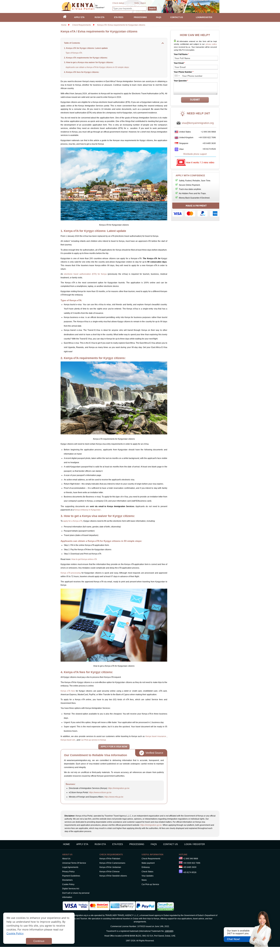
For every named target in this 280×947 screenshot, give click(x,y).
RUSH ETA (100, 844)
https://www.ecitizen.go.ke (100, 792)
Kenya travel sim (68, 740)
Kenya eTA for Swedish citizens (113, 876)
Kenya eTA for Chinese (109, 871)
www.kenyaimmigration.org (75, 915)
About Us (66, 858)
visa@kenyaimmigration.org (198, 123)
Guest (143, 3)
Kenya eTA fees (68, 691)
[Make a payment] (196, 210)
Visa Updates (147, 876)
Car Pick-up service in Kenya (93, 740)
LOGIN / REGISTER (194, 844)
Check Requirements (81, 25)
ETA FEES (117, 844)
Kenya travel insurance (156, 736)
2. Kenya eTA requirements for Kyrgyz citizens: (86, 58)
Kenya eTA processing (71, 573)
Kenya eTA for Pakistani (109, 858)
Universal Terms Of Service (74, 863)
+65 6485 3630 (209, 143)
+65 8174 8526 (209, 149)
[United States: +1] (176, 76)
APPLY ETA (82, 844)
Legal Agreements (70, 867)
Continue (38, 941)
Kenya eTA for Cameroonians (112, 863)
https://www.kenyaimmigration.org (87, 6)
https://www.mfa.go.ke (113, 797)
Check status (118, 3)
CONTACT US (170, 844)
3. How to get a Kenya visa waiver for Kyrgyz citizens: (88, 62)
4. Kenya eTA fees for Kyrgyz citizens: (81, 72)
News (144, 880)
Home (63, 25)
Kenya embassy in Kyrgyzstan (87, 510)
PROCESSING (136, 844)
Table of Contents (72, 43)
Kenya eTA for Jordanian (110, 867)
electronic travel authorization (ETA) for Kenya (85, 274)
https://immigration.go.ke (118, 788)
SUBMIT (195, 99)
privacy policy (211, 44)
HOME (66, 844)
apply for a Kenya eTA (72, 521)
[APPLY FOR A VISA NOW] (113, 747)
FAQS (154, 844)
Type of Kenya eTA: (74, 53)
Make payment (148, 863)
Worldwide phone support (195, 154)
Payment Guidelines (71, 876)
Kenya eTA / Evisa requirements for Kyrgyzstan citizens (121, 25)
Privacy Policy (68, 871)
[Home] (65, 17)
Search (152, 8)
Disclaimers (67, 880)
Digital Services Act (70, 888)
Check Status (147, 871)
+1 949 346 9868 (208, 132)
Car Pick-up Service (150, 884)
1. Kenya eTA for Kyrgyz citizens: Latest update (86, 48)
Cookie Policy (68, 884)
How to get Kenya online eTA (84, 559)
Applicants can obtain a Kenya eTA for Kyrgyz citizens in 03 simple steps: (97, 67)
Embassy (146, 867)
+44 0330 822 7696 (207, 137)
